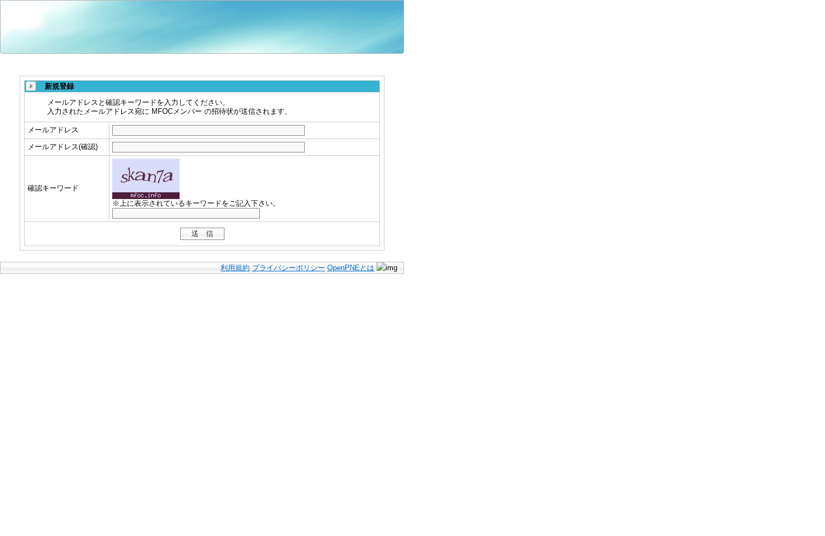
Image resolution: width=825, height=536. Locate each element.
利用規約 (235, 268)
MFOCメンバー (67, 19)
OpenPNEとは (350, 268)
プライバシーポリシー (288, 268)
